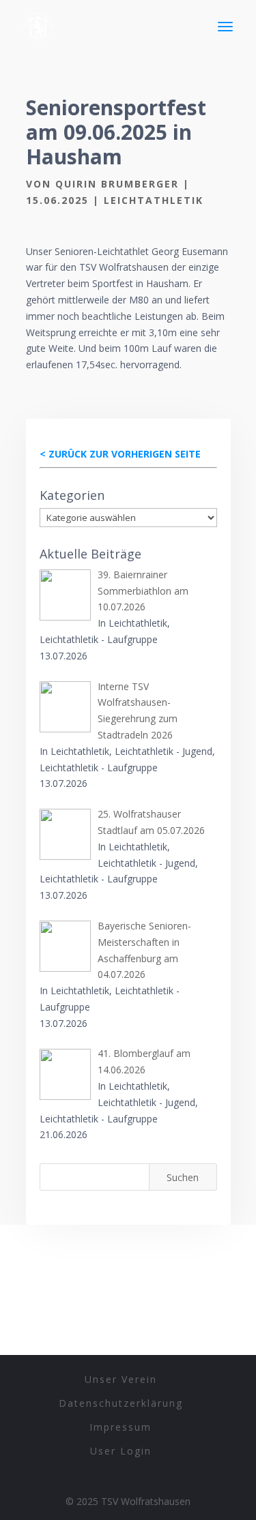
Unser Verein (121, 1379)
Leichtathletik (153, 200)
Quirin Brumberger (117, 183)
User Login (121, 1450)
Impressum (120, 1426)
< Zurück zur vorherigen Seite (120, 453)
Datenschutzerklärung (121, 1403)
